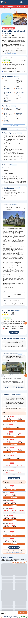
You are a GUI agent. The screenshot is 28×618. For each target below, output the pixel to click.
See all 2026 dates (14, 478)
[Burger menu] (25, 2)
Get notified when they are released (14, 552)
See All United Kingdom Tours (18, 562)
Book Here (22, 612)
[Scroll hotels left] (2, 375)
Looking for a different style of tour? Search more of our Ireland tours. (14, 124)
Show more (5, 384)
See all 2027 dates (14, 547)
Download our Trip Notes (10, 53)
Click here (8, 410)
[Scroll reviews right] (25, 323)
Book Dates (14, 421)
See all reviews (14, 332)
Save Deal (6, 616)
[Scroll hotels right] (25, 375)
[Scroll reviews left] (2, 323)
